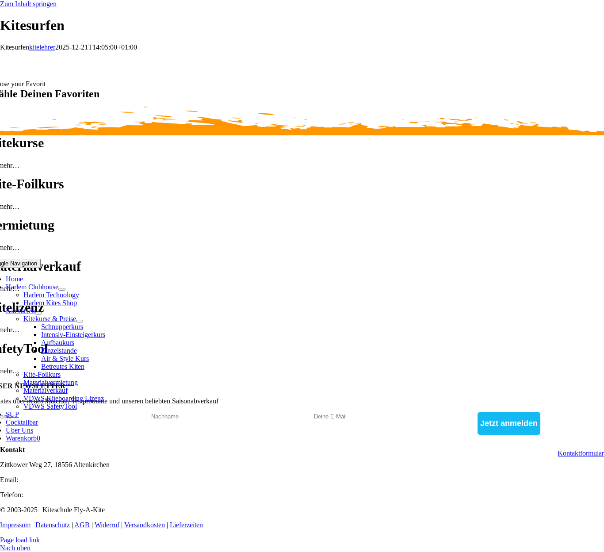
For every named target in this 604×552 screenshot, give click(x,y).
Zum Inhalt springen (28, 4)
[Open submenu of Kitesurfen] (38, 313)
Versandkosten (144, 525)
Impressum (15, 525)
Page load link (20, 540)
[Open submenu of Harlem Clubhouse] (61, 289)
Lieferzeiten (186, 525)
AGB (82, 525)
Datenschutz (52, 525)
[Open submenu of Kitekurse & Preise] (79, 321)
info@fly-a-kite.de (45, 479)
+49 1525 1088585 (51, 494)
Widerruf (107, 525)
